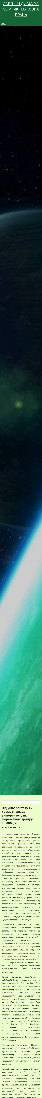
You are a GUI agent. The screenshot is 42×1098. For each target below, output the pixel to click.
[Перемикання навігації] (3, 23)
